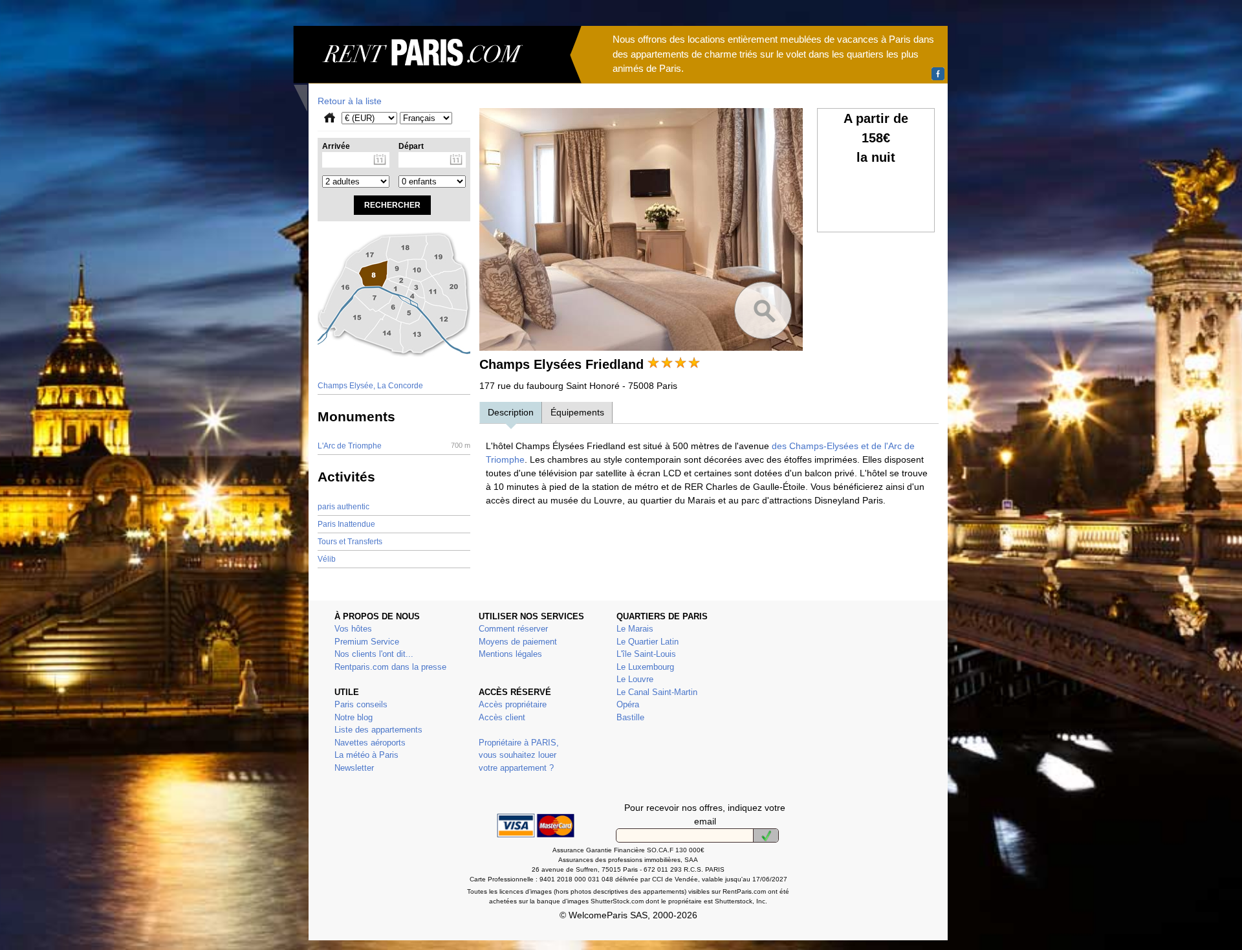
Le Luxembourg (645, 667)
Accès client (502, 717)
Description (511, 412)
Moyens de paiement (518, 641)
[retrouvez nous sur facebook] (938, 73)
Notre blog (353, 717)
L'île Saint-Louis (646, 654)
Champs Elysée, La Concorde (370, 385)
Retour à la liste (350, 101)
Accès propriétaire (513, 704)
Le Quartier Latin (647, 641)
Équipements (577, 412)
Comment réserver (513, 629)
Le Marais (634, 629)
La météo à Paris (366, 755)
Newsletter (354, 768)
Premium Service (366, 641)
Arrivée (336, 146)
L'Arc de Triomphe (394, 445)
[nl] (766, 835)
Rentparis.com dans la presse (390, 667)
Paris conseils (360, 704)
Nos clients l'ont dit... (373, 654)
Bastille (630, 717)
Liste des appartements (378, 730)
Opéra (627, 704)
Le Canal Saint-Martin (656, 692)
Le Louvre (634, 679)
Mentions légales (510, 654)
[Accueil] (437, 68)
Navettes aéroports (370, 742)
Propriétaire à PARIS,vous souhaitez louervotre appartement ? (519, 755)
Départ (411, 146)
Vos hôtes (353, 629)
